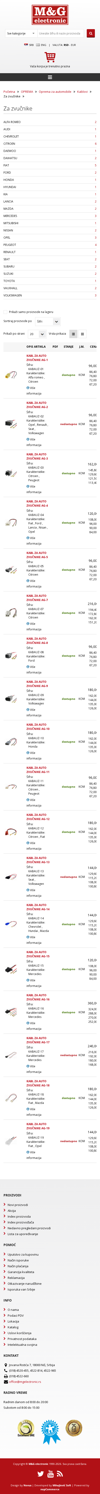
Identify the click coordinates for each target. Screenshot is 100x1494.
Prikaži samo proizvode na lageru (31, 312)
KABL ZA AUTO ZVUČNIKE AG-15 (38, 954)
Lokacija (13, 1321)
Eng (43, 45)
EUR (73, 45)
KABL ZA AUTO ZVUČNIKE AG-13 (38, 860)
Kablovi (82, 91)
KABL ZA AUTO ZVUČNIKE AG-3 (37, 456)
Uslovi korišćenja (19, 1333)
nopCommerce (50, 1489)
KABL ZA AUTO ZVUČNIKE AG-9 (37, 684)
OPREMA (27, 91)
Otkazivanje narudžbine (25, 1283)
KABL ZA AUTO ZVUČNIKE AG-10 (38, 727)
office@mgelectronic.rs (25, 1382)
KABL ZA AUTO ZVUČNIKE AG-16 (38, 997)
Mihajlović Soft (62, 1485)
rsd (66, 45)
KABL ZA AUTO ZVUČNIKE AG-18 (38, 1083)
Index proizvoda (19, 1216)
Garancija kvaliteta (21, 1272)
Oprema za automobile (55, 91)
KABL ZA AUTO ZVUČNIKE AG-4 (37, 503)
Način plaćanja (18, 1266)
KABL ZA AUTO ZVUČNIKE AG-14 (38, 907)
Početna (9, 91)
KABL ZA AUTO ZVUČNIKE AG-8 (37, 641)
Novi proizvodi (18, 1205)
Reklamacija (16, 1278)
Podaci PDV (16, 1315)
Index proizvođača (21, 1222)
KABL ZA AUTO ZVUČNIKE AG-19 (38, 1126)
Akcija (12, 1211)
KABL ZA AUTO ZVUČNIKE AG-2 (37, 405)
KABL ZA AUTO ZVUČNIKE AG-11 (38, 770)
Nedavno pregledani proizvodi (29, 1228)
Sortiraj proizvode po (17, 321)
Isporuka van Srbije (21, 1289)
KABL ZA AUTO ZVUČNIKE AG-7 (37, 598)
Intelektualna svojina (22, 1345)
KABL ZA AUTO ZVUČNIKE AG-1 (37, 358)
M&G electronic (38, 1464)
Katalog (13, 1327)
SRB (31, 45)
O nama (13, 1310)
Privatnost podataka (22, 1339)
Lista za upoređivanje (23, 1234)
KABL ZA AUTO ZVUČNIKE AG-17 (38, 1040)
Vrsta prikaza (57, 334)
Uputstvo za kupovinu (23, 1254)
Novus (27, 1485)
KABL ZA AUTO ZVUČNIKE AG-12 (38, 817)
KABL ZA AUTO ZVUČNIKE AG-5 (37, 555)
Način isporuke (18, 1260)
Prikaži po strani (14, 334)
